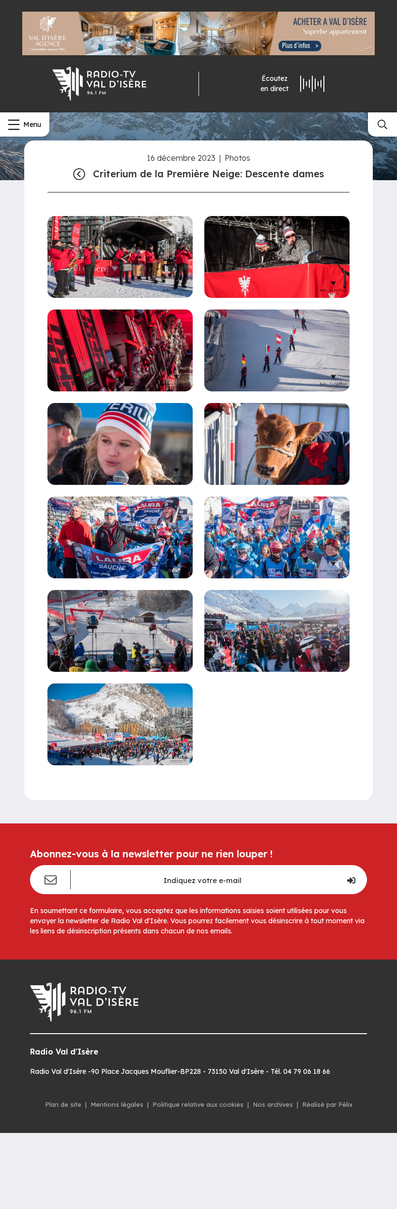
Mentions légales (117, 1104)
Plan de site (63, 1104)
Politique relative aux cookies (198, 1104)
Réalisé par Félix (327, 1104)
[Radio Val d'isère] (99, 84)
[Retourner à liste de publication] (79, 174)
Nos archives (273, 1104)
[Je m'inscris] (351, 879)
